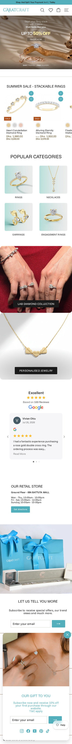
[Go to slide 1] (33, 461)
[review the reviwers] (14, 430)
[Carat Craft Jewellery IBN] (36, 533)
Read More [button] (19, 454)
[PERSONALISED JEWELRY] (36, 346)
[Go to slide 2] (36, 461)
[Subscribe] (55, 720)
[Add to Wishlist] (31, 99)
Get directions (20, 509)
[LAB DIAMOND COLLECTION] (36, 279)
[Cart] (58, 10)
